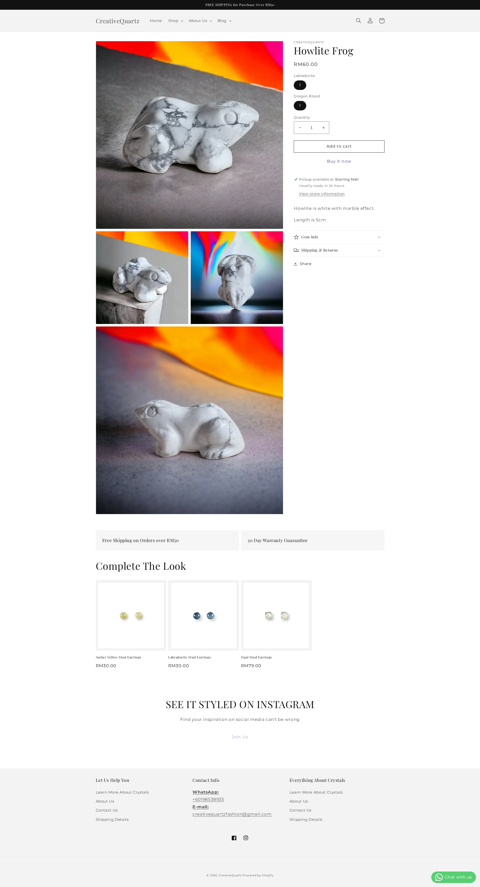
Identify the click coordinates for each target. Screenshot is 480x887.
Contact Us (107, 810)
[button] (175, 20)
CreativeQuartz (230, 875)
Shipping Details (112, 819)
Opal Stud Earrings (256, 657)
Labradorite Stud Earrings (189, 657)
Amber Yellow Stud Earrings (119, 657)
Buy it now (339, 161)
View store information (322, 194)
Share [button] (305, 264)
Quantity (302, 117)
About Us (105, 801)
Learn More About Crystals (122, 792)
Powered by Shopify (257, 875)
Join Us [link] (240, 737)
